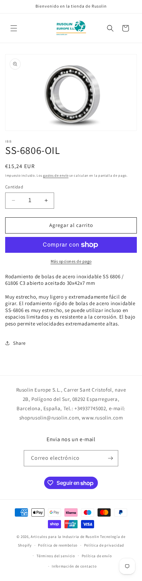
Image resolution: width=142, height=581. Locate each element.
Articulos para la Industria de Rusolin (65, 536)
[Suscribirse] (110, 458)
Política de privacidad (104, 545)
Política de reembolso (58, 545)
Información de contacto (74, 566)
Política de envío (97, 555)
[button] (13, 28)
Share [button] (19, 343)
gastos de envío (56, 175)
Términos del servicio (56, 555)
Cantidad (14, 187)
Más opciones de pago (71, 261)
